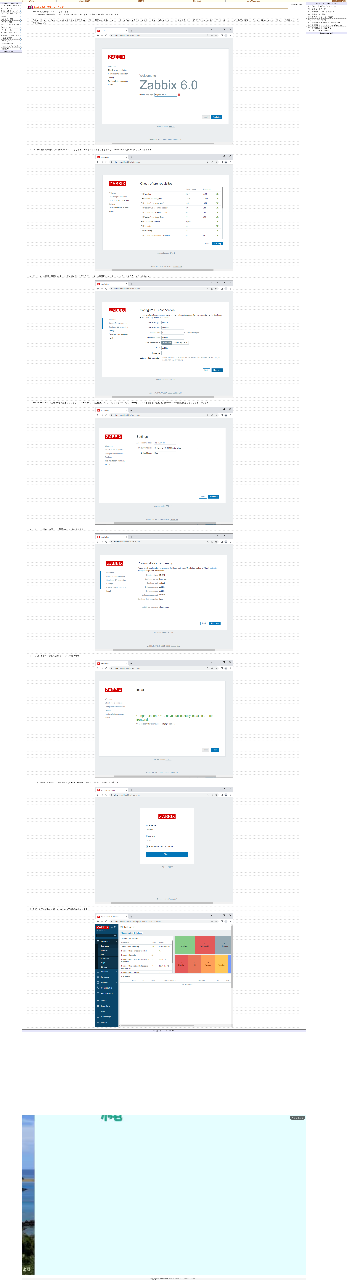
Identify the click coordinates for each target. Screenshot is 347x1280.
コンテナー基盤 (7, 19)
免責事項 (140, 1)
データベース (6, 30)
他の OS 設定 (84, 1)
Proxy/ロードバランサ (10, 35)
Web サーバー (7, 27)
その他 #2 (5, 49)
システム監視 (6, 38)
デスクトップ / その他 (10, 46)
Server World (28, 1)
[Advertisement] (164, 1074)
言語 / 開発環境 (7, 43)
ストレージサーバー (9, 13)
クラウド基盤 (6, 22)
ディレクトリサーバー (10, 24)
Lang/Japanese (253, 1)
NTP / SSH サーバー (9, 8)
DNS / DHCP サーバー (10, 11)
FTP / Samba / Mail (9, 32)
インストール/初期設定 (10, 5)
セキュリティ (6, 41)
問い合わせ (197, 1)
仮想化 (4, 16)
